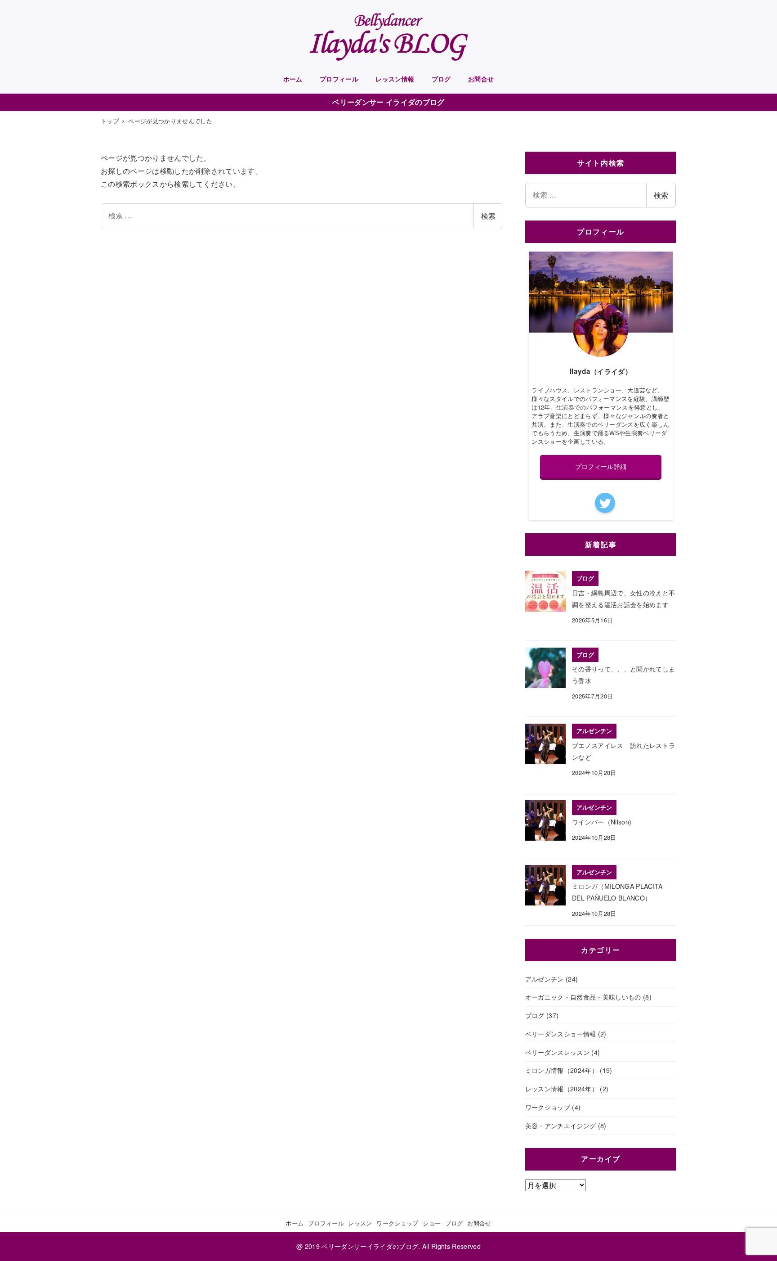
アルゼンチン (544, 978)
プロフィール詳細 (601, 466)
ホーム (295, 1223)
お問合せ (479, 1223)
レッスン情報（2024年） (561, 1088)
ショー (432, 1223)
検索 (488, 216)
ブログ (535, 1015)
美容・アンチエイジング (560, 1125)
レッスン (360, 1223)
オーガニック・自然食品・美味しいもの (583, 996)
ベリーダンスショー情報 (560, 1033)
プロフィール (326, 1223)
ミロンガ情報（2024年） (561, 1070)
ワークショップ (547, 1107)
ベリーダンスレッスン (557, 1052)
